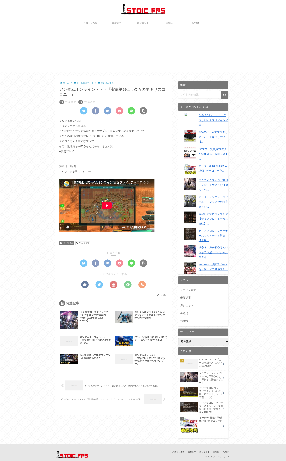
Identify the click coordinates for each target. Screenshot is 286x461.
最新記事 (185, 297)
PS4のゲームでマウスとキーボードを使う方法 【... (213, 137)
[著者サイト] (85, 284)
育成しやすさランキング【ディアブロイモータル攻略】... (213, 218)
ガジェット (187, 305)
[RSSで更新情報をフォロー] (142, 284)
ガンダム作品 (67, 243)
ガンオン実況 (84, 243)
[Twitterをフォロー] (99, 284)
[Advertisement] (143, 51)
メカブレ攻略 (188, 289)
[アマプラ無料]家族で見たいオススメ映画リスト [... (213, 154)
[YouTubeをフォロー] (113, 284)
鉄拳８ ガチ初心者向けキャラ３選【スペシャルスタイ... (213, 252)
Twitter (184, 321)
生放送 (184, 313)
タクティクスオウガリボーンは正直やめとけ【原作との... (213, 185)
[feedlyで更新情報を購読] (128, 284)
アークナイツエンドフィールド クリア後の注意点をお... (213, 202)
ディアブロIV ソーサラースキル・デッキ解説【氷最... (213, 235)
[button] (224, 95)
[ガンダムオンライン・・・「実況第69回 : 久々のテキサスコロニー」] (107, 110)
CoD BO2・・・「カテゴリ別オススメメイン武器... (213, 120)
